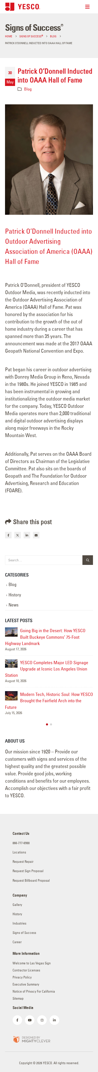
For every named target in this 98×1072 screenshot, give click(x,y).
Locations (19, 852)
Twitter (17, 535)
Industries (19, 923)
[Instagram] (42, 1020)
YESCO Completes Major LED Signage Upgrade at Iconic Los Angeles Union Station (46, 669)
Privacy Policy (22, 977)
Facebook (8, 535)
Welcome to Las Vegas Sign (32, 963)
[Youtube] (29, 1020)
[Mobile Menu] (89, 7)
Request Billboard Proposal (31, 880)
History (15, 595)
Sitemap (18, 998)
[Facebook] (17, 1020)
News (14, 605)
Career (17, 942)
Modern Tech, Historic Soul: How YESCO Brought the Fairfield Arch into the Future (49, 700)
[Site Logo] (22, 7)
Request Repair (23, 862)
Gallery (17, 905)
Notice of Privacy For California (34, 991)
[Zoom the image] (31, 1039)
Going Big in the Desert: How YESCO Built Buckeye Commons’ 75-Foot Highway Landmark (45, 637)
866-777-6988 (21, 843)
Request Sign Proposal (28, 871)
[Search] (87, 560)
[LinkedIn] (54, 1020)
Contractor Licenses (26, 970)
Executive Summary (26, 984)
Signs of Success (24, 933)
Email (36, 535)
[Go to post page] (11, 631)
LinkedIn (27, 535)
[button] (47, 724)
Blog (28, 88)
